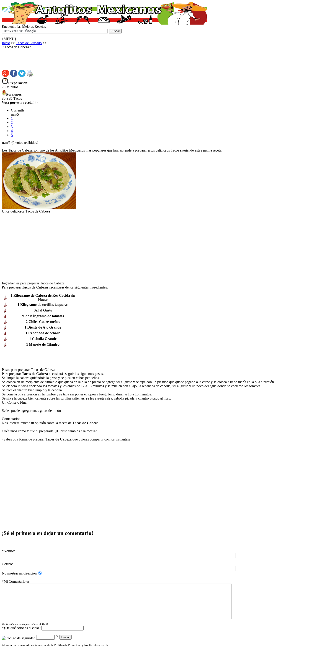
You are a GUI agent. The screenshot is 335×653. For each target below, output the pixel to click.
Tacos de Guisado (29, 43)
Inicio (6, 43)
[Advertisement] (85, 35)
